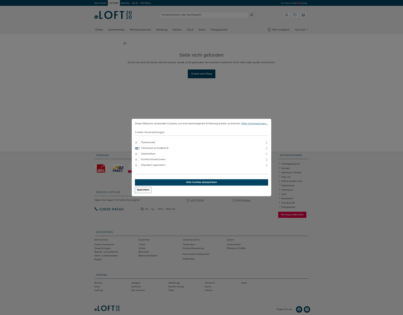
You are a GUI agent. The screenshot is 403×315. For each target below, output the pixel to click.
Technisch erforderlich (154, 148)
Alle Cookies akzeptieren (201, 182)
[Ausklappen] (266, 142)
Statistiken (148, 154)
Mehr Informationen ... (254, 123)
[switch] (137, 142)
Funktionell (148, 142)
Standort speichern (153, 165)
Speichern (143, 190)
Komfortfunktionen (153, 159)
